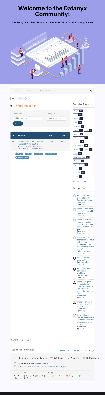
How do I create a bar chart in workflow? (84, 270)
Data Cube (77, 172)
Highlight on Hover (23, 157)
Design (19, 154)
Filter (75, 153)
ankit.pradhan (84, 262)
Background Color (79, 157)
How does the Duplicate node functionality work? (85, 197)
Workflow (77, 126)
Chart (28, 154)
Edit (86, 149)
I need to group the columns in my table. (85, 210)
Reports (76, 119)
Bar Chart (77, 161)
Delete (76, 169)
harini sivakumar (85, 251)
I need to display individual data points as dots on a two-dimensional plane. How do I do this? (85, 287)
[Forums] (13, 98)
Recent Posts (45, 91)
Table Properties (78, 138)
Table (75, 122)
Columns (76, 142)
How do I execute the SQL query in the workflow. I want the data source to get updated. (85, 319)
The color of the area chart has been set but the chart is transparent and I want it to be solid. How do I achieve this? (31, 145)
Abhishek (82, 295)
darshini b (83, 202)
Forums (16, 91)
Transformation (78, 145)
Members (29, 91)
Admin (76, 130)
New (86, 130)
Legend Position (78, 165)
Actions (76, 149)
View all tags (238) (79, 181)
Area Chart (39, 154)
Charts (76, 176)
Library (76, 134)
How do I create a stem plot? (84, 258)
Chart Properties (52, 154)
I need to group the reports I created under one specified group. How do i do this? (85, 224)
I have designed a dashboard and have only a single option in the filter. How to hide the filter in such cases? (85, 243)
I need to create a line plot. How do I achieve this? (84, 304)
